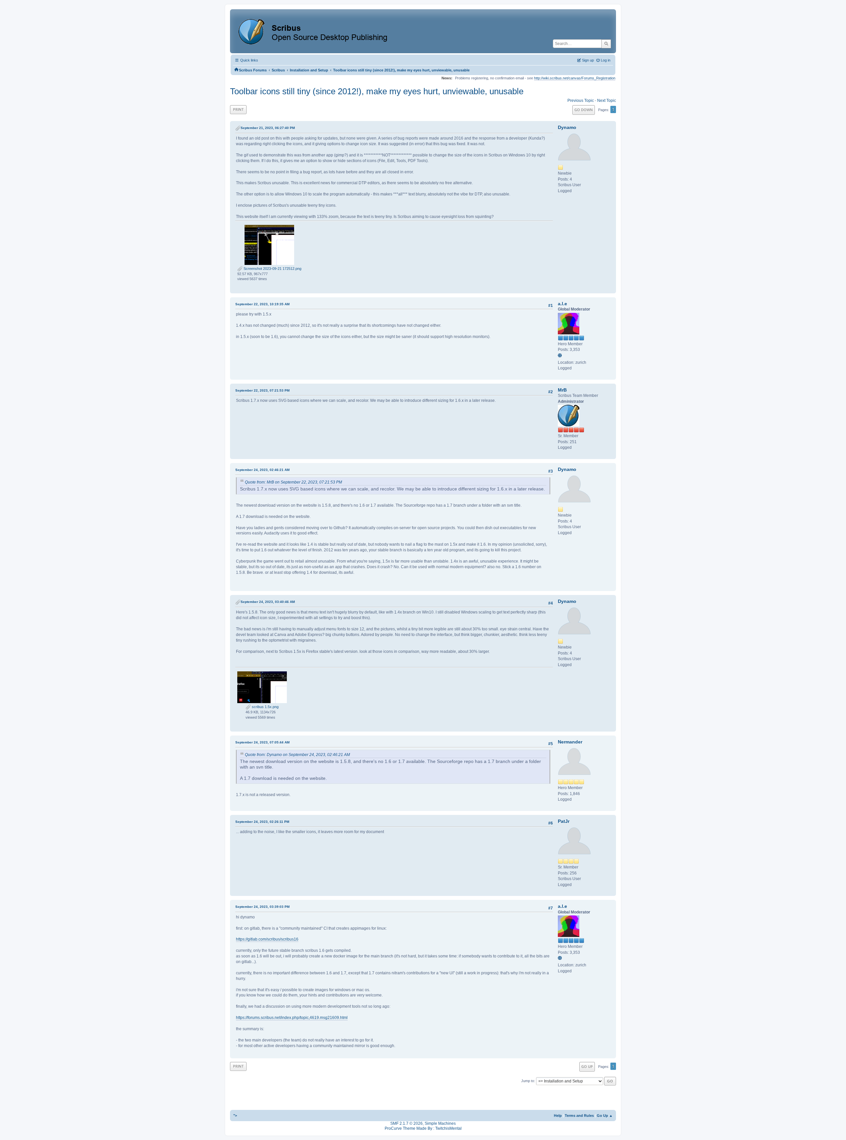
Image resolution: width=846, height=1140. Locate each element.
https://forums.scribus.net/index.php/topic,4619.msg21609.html (292, 1017)
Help (558, 1116)
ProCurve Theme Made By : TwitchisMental (423, 1128)
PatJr (563, 821)
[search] (606, 43)
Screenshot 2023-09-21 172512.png (272, 269)
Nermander (570, 741)
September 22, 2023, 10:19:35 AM (262, 304)
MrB (562, 390)
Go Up (587, 1066)
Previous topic (580, 100)
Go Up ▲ (605, 1116)
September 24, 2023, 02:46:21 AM (262, 470)
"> (235, 1116)
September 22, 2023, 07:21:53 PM (262, 390)
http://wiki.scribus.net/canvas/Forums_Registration (574, 78)
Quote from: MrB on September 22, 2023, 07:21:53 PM (293, 482)
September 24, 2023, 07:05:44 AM (262, 742)
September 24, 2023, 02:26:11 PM (262, 821)
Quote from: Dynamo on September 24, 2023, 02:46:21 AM (297, 754)
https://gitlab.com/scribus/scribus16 (267, 939)
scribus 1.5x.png (265, 707)
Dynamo (567, 127)
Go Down (583, 109)
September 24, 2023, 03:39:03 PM (262, 906)
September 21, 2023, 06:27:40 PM (268, 128)
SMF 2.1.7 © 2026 (406, 1123)
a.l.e (562, 303)
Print (238, 109)
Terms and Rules (579, 1116)
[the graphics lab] (561, 356)
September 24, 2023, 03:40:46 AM (268, 602)
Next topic (606, 100)
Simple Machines (440, 1123)
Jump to (527, 1081)
